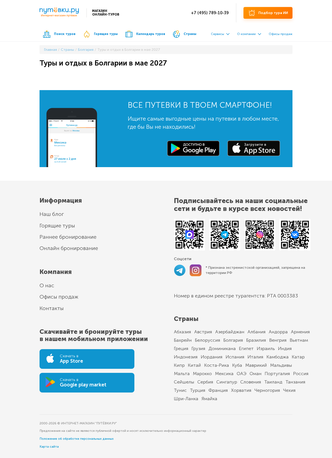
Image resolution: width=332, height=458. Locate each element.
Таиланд (273, 382)
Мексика (224, 373)
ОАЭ (241, 373)
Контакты (52, 308)
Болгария (233, 340)
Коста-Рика (216, 365)
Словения (250, 382)
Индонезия (186, 357)
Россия (301, 373)
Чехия (289, 390)
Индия (285, 348)
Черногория (267, 390)
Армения (300, 331)
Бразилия (256, 340)
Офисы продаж (280, 34)
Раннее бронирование (68, 237)
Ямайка (209, 398)
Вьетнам (299, 340)
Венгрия (278, 340)
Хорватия (241, 390)
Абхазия (182, 331)
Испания (235, 357)
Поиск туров (64, 34)
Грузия (198, 348)
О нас (47, 285)
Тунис (180, 390)
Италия (255, 357)
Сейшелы (184, 382)
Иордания (211, 357)
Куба (237, 365)
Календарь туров (150, 34)
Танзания (295, 382)
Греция (181, 348)
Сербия (205, 382)
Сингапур (226, 382)
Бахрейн (183, 340)
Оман (256, 373)
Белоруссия (207, 340)
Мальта (182, 373)
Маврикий (256, 365)
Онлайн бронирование (69, 248)
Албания (257, 331)
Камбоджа (278, 357)
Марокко (202, 373)
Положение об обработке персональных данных (77, 439)
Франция (218, 390)
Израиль (266, 348)
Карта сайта (49, 447)
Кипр (179, 365)
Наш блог (52, 214)
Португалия (277, 373)
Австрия (203, 331)
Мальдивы (281, 365)
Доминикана (222, 348)
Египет (246, 348)
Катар (298, 357)
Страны (190, 34)
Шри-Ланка (186, 398)
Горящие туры (106, 34)
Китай (194, 365)
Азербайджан (229, 331)
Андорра (278, 331)
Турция (197, 390)
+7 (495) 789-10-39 (210, 12)
